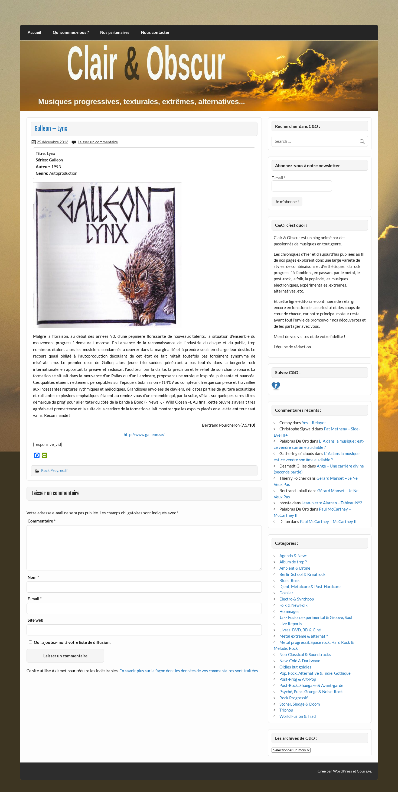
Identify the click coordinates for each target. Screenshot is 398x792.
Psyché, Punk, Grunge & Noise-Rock (311, 691)
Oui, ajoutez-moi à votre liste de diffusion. (71, 642)
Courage (364, 771)
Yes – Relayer (314, 422)
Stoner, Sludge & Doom (299, 704)
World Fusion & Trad (297, 716)
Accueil (34, 32)
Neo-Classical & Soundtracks (305, 654)
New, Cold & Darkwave (299, 660)
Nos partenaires (114, 32)
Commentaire (42, 521)
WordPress (342, 771)
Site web (35, 620)
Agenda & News (293, 555)
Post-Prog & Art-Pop (297, 679)
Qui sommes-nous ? (71, 32)
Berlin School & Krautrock (302, 574)
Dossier (286, 592)
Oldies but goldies (295, 666)
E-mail (35, 599)
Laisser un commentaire (98, 141)
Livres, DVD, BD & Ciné (300, 629)
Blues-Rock (289, 580)
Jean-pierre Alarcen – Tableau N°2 (332, 502)
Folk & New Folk (293, 605)
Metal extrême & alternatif (303, 636)
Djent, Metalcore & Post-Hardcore (310, 586)
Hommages (289, 611)
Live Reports (290, 623)
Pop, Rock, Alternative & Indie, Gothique (315, 673)
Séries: (42, 159)
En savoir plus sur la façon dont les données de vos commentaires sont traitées (188, 670)
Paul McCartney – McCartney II (328, 521)
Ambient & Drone (294, 568)
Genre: (42, 173)
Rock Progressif (54, 470)
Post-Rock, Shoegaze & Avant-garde (311, 685)
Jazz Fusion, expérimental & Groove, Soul (315, 617)
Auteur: (43, 166)
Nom (33, 577)
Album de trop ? (293, 561)
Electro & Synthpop (296, 598)
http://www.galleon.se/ (144, 434)
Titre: (41, 153)
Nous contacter (155, 32)
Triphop (286, 709)
